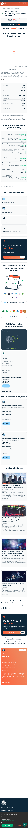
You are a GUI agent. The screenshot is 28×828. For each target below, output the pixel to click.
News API (13, 28)
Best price (21, 28)
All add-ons (15, 316)
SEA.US (7, 138)
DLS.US (7, 156)
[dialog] (14, 820)
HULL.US (7, 143)
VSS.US (7, 175)
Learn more (23, 0)
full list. (4, 677)
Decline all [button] (20, 825)
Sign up (24, 3)
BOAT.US (8, 133)
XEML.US (8, 169)
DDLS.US (8, 149)
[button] (14, 820)
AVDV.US (8, 162)
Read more (9, 819)
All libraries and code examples (15, 302)
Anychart (25, 66)
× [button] (26, 813)
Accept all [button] (7, 825)
